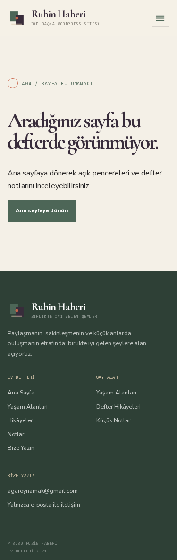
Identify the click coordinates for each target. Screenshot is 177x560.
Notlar (16, 434)
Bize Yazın (21, 448)
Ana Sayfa (21, 392)
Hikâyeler (20, 420)
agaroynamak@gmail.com (43, 491)
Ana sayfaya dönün (42, 210)
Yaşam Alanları (28, 406)
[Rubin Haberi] (17, 18)
